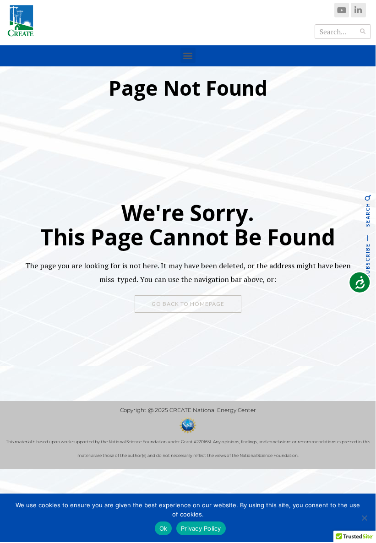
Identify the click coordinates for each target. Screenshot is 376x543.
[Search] (363, 31)
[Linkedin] (358, 10)
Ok (163, 528)
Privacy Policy (201, 528)
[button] (188, 55)
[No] (364, 517)
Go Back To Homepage (188, 303)
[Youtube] (341, 10)
